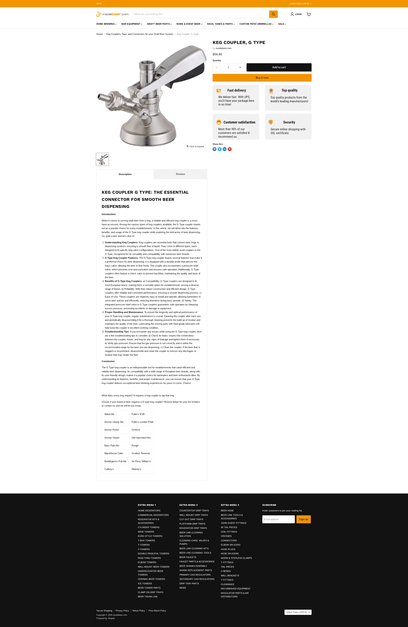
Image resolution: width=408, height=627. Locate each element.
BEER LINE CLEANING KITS (193, 548)
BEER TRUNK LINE (148, 596)
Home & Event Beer (188, 24)
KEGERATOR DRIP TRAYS (193, 528)
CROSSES (226, 536)
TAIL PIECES (227, 567)
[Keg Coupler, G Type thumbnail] (102, 159)
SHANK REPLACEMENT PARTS (195, 570)
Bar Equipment (131, 24)
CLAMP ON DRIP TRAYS (150, 592)
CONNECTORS (229, 540)
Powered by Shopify (105, 618)
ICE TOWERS (145, 583)
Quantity (217, 60)
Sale (281, 24)
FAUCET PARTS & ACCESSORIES (196, 561)
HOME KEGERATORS (149, 510)
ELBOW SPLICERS (230, 545)
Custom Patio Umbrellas (256, 24)
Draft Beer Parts (158, 24)
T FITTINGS (227, 562)
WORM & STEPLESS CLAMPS (236, 558)
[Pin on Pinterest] (230, 149)
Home (99, 34)
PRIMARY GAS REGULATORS (195, 574)
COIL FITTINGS (229, 531)
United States (299, 4)
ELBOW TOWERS (147, 562)
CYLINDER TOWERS (148, 527)
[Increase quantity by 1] (240, 67)
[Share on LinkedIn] (224, 149)
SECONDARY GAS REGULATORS (196, 579)
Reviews (180, 174)
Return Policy (139, 610)
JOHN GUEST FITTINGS (233, 523)
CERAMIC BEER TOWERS (151, 579)
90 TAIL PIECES (229, 527)
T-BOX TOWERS (146, 540)
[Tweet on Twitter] (220, 149)
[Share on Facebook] (214, 149)
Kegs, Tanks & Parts (220, 24)
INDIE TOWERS (146, 531)
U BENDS (226, 571)
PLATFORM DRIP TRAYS (192, 523)
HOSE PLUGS (228, 549)
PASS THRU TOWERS (149, 558)
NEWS (182, 588)
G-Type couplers (169, 281)
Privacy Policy (122, 610)
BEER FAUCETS (187, 557)
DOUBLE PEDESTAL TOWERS (153, 553)
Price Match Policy (157, 610)
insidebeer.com (224, 48)
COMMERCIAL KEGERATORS (153, 515)
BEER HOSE (227, 510)
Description (125, 174)
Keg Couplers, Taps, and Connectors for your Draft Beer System (139, 34)
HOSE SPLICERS (230, 553)
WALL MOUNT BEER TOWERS (153, 567)
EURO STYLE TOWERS (150, 536)
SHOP (99, 4)
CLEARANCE (227, 584)
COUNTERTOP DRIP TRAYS (194, 510)
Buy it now (262, 77)
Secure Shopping (104, 610)
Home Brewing (105, 24)
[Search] (273, 14)
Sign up (303, 519)
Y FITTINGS (227, 580)
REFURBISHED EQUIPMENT (236, 588)
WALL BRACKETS (230, 575)
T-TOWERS (144, 545)
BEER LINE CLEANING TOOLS (195, 552)
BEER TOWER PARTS (149, 588)
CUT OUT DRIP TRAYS (191, 519)
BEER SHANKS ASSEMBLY (193, 566)
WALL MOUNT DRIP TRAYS (193, 515)
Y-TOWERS (144, 549)
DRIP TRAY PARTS (189, 583)
